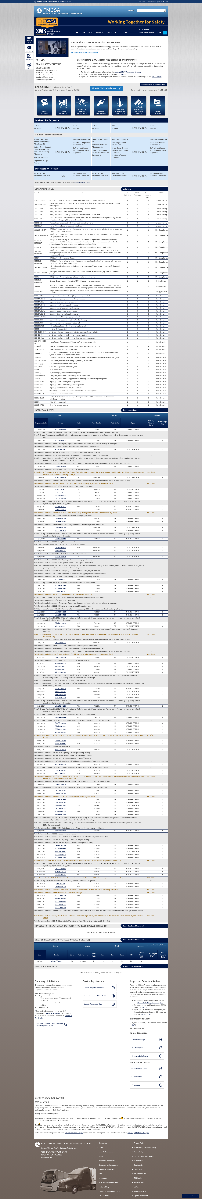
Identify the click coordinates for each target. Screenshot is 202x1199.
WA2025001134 (60, 612)
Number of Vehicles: (43, 75)
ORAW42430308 (60, 466)
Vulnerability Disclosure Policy (145, 1147)
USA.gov (137, 1187)
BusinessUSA (138, 1160)
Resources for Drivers (106, 1169)
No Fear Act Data (140, 1173)
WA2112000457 (60, 901)
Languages (103, 1178)
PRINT (29, 68)
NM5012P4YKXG (60, 743)
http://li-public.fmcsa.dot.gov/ (138, 1133)
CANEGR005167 (60, 521)
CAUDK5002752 (60, 790)
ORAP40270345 (60, 845)
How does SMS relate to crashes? (153, 84)
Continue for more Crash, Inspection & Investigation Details (50, 1024)
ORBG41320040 (60, 729)
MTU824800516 (60, 477)
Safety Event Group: (42, 147)
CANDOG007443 (60, 510)
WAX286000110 (60, 904)
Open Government (141, 1195)
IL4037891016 (60, 883)
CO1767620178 (60, 672)
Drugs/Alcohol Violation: (43, 735)
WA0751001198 (60, 697)
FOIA (100, 1173)
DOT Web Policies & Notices (144, 1156)
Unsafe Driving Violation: (43, 432)
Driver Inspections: (80, 139)
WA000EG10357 (56, 961)
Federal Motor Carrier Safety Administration (59, 1148)
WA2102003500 (60, 530)
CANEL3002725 (60, 551)
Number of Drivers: (43, 77)
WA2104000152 (60, 907)
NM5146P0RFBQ (60, 851)
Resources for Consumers (108, 1165)
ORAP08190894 (60, 623)
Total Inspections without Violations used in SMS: (56, 999)
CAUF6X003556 (60, 799)
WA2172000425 (60, 429)
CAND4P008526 (60, 770)
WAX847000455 (60, 875)
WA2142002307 (60, 626)
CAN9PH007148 (60, 527)
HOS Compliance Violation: (44, 458)
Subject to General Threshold (95, 996)
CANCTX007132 (60, 802)
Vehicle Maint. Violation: (43, 443)
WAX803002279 (60, 732)
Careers (101, 1147)
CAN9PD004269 (60, 793)
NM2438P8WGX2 (60, 669)
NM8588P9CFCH (60, 666)
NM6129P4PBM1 (60, 773)
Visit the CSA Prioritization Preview (84, 52)
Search (126, 32)
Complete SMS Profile (82, 182)
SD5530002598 (60, 805)
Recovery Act (139, 1182)
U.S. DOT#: (40, 68)
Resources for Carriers (107, 1160)
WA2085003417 (60, 588)
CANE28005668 (60, 831)
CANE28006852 (60, 495)
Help (117, 32)
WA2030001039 (60, 585)
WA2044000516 (60, 848)
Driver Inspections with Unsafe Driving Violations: (41, 141)
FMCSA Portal (156, 76)
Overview (99, 32)
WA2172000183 (60, 706)
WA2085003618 (60, 539)
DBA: (38, 64)
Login (131, 10)
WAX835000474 (60, 854)
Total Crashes (40, 1007)
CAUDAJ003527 (60, 498)
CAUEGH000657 (60, 723)
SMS (90, 32)
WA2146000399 (60, 764)
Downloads (136, 1085)
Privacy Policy (139, 1143)
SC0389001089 (60, 695)
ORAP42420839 (60, 548)
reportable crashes (53, 1013)
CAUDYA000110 (60, 808)
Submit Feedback (189, 1196)
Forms (101, 1156)
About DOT (142, 1)
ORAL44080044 (60, 717)
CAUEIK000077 (60, 898)
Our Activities (152, 1)
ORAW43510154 (60, 784)
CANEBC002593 (60, 740)
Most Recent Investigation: (44, 993)
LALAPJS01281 (60, 691)
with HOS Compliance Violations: (81, 143)
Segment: (38, 160)
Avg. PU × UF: (39, 157)
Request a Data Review (140, 1056)
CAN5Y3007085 (60, 814)
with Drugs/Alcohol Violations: (119, 143)
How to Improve (137, 1048)
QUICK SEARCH (143, 29)
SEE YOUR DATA (29, 42)
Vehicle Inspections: (100, 139)
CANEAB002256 (60, 492)
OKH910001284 (60, 657)
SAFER (123, 74)
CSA (83, 32)
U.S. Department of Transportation (66, 1143)
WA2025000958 (60, 688)
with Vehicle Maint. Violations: (99, 146)
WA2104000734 (60, 615)
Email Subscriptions (106, 1152)
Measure (37, 128)
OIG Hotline (138, 1178)
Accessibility (138, 1152)
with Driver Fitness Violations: (157, 143)
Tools (109, 32)
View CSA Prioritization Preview (104, 88)
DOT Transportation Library (109, 1182)
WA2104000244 (60, 895)
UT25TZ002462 (60, 489)
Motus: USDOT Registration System (128, 72)
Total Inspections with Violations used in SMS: (55, 1004)
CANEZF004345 (60, 518)
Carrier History (137, 1077)
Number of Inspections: (44, 79)
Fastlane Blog (104, 1187)
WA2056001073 (60, 857)
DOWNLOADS (29, 60)
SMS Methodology (138, 1039)
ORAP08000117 (60, 886)
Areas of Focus (163, 1)
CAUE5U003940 (60, 869)
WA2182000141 (60, 579)
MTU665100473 (60, 872)
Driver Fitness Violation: (43, 472)
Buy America (138, 1165)
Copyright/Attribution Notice (109, 1191)
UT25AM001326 (60, 642)
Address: (39, 70)
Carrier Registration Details (94, 987)
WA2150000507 (60, 440)
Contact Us (103, 1143)
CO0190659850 (60, 749)
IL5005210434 (60, 591)
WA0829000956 (60, 663)
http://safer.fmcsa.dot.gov (74, 1133)
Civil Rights (138, 1169)
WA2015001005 (60, 506)
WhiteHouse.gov (140, 1191)
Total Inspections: (41, 996)
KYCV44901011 (60, 449)
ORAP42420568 (60, 726)
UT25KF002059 (60, 557)
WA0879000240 (60, 811)
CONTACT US (29, 51)
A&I (77, 32)
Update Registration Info (93, 1004)
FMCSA (132, 1025)
